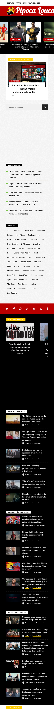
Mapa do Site (21, 3)
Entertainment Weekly (22, 253)
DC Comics (25, 244)
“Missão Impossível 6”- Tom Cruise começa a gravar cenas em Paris (34, 692)
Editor (27, 425)
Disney (21, 248)
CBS (9, 240)
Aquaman (17, 231)
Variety (33, 284)
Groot (36, 253)
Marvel (36, 266)
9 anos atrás (37, 425)
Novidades (16, 39)
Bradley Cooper (34, 235)
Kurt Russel (38, 262)
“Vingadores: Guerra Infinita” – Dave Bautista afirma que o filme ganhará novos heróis (34, 582)
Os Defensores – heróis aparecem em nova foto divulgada (32, 453)
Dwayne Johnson (33, 248)
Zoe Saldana (12, 293)
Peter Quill (11, 275)
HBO (30, 257)
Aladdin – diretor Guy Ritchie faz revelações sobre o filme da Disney (34, 566)
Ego (8, 253)
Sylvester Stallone (20, 280)
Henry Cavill (40, 257)
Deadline (36, 244)
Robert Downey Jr (25, 275)
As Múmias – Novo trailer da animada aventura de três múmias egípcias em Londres (25, 174)
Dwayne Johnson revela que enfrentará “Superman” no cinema (34, 550)
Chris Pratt (34, 240)
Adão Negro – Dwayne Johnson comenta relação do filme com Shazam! (25, 46)
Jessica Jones (25, 262)
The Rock (11, 284)
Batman (10, 235)
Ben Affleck (20, 235)
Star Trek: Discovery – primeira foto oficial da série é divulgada (34, 468)
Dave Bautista (12, 244)
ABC (9, 231)
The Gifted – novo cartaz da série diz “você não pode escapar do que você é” (34, 419)
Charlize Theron (20, 240)
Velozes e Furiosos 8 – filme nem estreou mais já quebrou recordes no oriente (34, 676)
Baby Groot (29, 231)
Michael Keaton (13, 271)
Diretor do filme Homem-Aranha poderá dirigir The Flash (33, 535)
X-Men (33, 289)
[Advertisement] (27, 138)
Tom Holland (22, 284)
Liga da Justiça (13, 266)
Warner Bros (23, 289)
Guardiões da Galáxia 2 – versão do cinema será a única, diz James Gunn (33, 519)
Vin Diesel (11, 289)
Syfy (9, 280)
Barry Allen (41, 231)
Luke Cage (26, 266)
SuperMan (39, 275)
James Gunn (12, 262)
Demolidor (11, 248)
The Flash (34, 280)
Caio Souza (29, 525)
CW (42, 240)
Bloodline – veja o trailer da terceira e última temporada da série (34, 497)
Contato (10, 3)
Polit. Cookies (34, 3)
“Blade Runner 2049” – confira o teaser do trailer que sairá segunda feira (34, 597)
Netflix (41, 271)
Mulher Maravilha (29, 271)
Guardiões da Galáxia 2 (16, 257)
